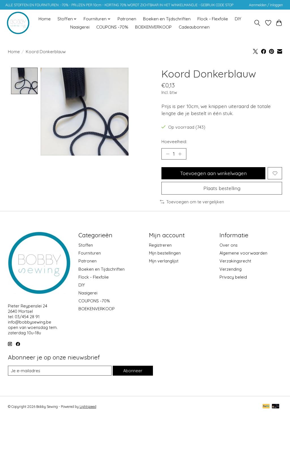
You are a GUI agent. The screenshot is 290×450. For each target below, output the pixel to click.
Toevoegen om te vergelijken (195, 201)
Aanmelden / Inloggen (266, 5)
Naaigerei (79, 27)
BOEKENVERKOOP (153, 27)
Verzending (230, 269)
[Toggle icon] (257, 23)
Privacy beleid (233, 277)
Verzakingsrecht (235, 261)
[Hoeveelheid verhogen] (180, 154)
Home (45, 18)
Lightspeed (88, 406)
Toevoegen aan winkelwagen (213, 173)
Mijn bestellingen (165, 253)
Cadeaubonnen (194, 27)
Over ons (228, 245)
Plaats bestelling (221, 188)
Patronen (127, 18)
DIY (238, 18)
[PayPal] (266, 406)
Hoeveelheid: (174, 141)
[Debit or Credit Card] (275, 406)
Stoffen (85, 245)
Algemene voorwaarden (243, 253)
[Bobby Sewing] (18, 23)
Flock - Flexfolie (212, 18)
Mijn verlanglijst (163, 261)
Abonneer (132, 370)
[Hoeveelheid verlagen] (168, 154)
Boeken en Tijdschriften (167, 18)
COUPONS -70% (112, 27)
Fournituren (89, 253)
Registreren (160, 245)
